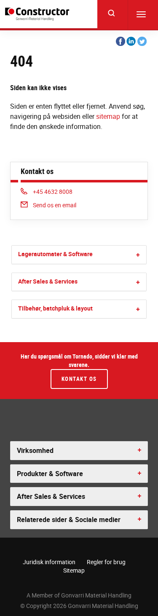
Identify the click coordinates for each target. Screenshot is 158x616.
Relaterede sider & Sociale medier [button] (69, 519)
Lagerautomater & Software (55, 254)
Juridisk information (49, 562)
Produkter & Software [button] (50, 473)
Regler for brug (106, 562)
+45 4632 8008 (52, 191)
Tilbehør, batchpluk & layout (55, 308)
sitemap (108, 116)
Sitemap (74, 570)
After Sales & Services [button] (51, 496)
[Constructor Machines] (38, 14)
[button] (138, 255)
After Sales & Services (48, 281)
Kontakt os (79, 379)
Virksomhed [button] (35, 450)
